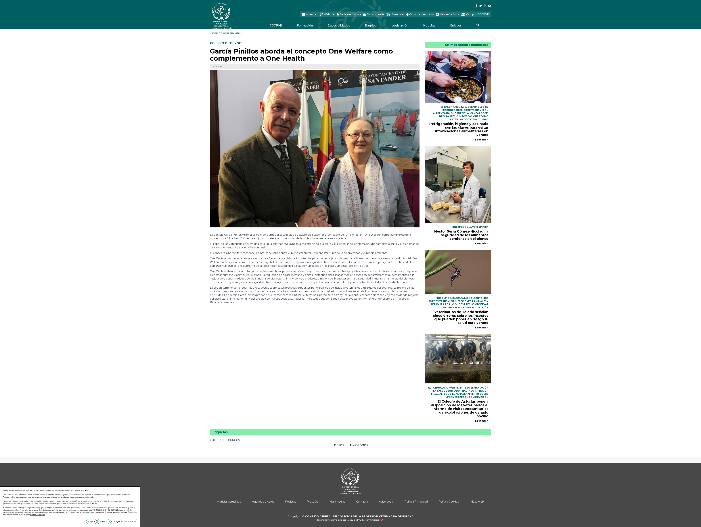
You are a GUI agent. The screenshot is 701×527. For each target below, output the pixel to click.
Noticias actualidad (231, 32)
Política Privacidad (416, 501)
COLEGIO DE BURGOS (227, 43)
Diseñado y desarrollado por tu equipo (350, 519)
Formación (305, 25)
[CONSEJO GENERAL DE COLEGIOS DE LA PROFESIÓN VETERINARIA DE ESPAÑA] (231, 16)
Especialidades (339, 25)
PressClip (313, 501)
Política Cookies (449, 501)
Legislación (399, 25)
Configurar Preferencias (123, 521)
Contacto (362, 501)
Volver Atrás (360, 445)
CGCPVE (275, 25)
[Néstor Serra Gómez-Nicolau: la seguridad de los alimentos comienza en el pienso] (458, 184)
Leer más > (481, 139)
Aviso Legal (386, 501)
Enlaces (456, 25)
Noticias (429, 25)
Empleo (371, 25)
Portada (214, 32)
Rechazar (103, 521)
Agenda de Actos (263, 501)
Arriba (340, 445)
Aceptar (91, 521)
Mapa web (477, 501)
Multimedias (337, 501)
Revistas (290, 501)
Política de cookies (37, 515)
